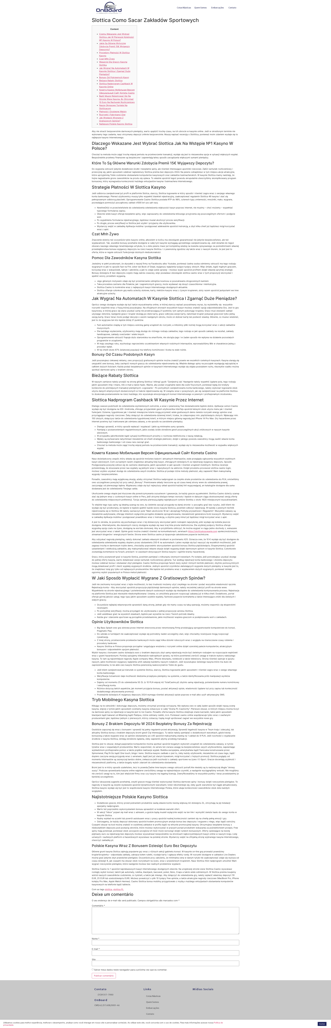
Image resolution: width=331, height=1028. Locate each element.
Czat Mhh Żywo (107, 58)
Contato (232, 7)
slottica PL (118, 889)
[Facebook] (195, 996)
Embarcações (217, 7)
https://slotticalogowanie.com (202, 531)
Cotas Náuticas (184, 7)
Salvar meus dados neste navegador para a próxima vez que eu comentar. (130, 970)
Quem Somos (200, 7)
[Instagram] (201, 996)
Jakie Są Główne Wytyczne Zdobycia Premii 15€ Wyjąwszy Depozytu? (114, 46)
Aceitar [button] (322, 1024)
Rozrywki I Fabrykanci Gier (112, 114)
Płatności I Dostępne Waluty (113, 111)
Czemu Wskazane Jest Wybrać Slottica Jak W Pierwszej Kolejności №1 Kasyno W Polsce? (116, 37)
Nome (95, 939)
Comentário (98, 906)
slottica (108, 889)
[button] (201, 8)
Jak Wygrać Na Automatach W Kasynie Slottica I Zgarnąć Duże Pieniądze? (114, 71)
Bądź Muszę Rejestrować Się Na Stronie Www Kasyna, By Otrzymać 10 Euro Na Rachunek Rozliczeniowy (117, 99)
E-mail (96, 949)
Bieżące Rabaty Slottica (110, 80)
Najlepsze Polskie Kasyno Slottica (115, 124)
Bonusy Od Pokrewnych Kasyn (114, 77)
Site (94, 959)
